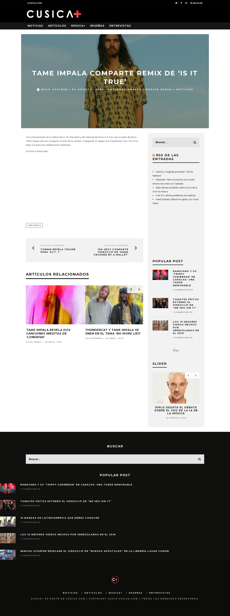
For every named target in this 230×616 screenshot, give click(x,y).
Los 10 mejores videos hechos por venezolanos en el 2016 (68, 534)
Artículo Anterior (53, 246)
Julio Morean (93, 338)
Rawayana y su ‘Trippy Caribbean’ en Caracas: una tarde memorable (185, 278)
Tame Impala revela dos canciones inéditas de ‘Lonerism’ (48, 333)
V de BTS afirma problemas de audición (176, 195)
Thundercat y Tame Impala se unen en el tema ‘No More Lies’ (113, 331)
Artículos (57, 25)
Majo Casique (54, 89)
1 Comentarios (183, 312)
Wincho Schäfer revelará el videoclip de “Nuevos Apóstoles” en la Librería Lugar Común (94, 551)
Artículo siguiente (116, 246)
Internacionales (125, 89)
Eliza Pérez (33, 342)
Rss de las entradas (166, 157)
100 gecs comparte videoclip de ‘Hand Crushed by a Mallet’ (111, 252)
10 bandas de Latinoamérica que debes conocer (59, 517)
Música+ (78, 25)
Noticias (35, 25)
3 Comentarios (183, 290)
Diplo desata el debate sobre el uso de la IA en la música (176, 410)
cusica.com (34, 3)
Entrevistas (120, 25)
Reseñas (97, 25)
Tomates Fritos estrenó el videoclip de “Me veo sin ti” (186, 303)
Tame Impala (34, 225)
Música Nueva (159, 89)
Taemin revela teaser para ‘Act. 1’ (58, 250)
